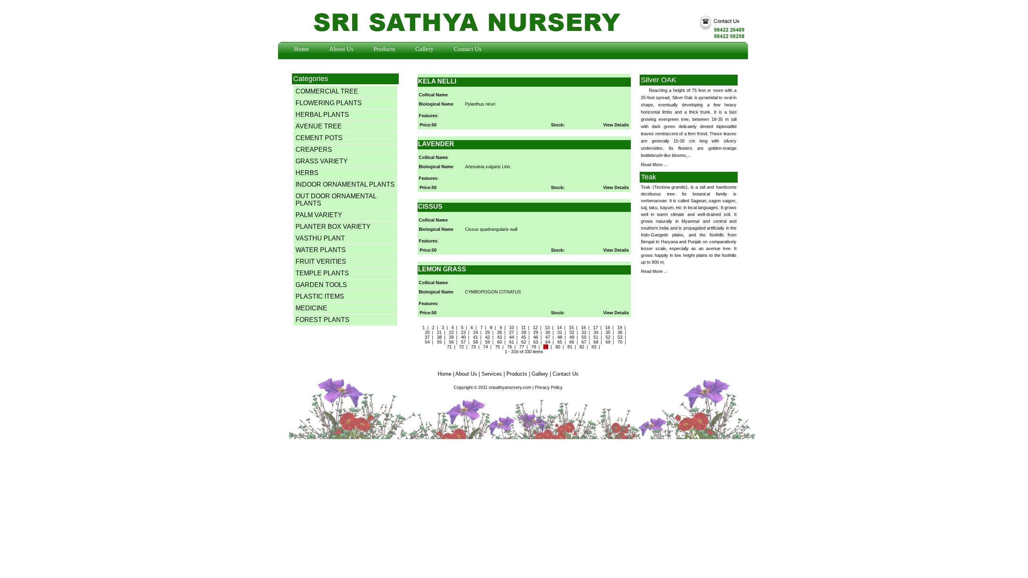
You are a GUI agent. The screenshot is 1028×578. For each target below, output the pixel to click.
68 (596, 342)
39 (451, 337)
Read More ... (654, 164)
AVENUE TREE (319, 126)
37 (427, 337)
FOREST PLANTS (322, 319)
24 (475, 332)
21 (439, 332)
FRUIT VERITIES (321, 261)
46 (535, 337)
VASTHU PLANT (320, 238)
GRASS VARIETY (322, 161)
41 (475, 337)
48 (559, 337)
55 (439, 342)
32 (571, 332)
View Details (616, 124)
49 (571, 337)
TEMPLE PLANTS (322, 273)
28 (523, 332)
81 (569, 346)
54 (427, 342)
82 (581, 346)
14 (559, 327)
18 (607, 327)
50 (583, 337)
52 (608, 337)
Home (301, 49)
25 (487, 332)
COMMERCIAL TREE (327, 91)
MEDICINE (311, 308)
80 (557, 346)
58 (475, 342)
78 (533, 346)
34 (596, 332)
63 (535, 342)
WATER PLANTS (321, 249)
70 (620, 342)
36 (620, 332)
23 (463, 332)
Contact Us (467, 49)
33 (583, 332)
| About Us (465, 374)
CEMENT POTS (319, 137)
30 (547, 332)
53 (620, 337)
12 (535, 327)
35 (608, 332)
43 (499, 337)
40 (463, 337)
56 (451, 342)
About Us (341, 49)
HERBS (307, 172)
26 (499, 332)
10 (511, 327)
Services (491, 374)
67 (583, 342)
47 (547, 337)
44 (511, 337)
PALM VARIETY (319, 215)
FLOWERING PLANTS (329, 103)
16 (583, 327)
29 (535, 332)
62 (523, 342)
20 (427, 332)
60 (499, 342)
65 (559, 342)
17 (595, 327)
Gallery (424, 49)
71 (449, 346)
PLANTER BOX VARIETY (333, 226)
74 (485, 346)
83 (594, 346)
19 (619, 327)
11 (523, 327)
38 (439, 337)
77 (521, 346)
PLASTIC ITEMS (320, 296)
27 (511, 332)
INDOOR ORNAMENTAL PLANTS (345, 184)
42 (487, 337)
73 (473, 346)
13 (547, 327)
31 (559, 332)
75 (497, 346)
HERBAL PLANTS (322, 114)
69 (608, 342)
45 (523, 337)
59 (487, 342)
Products (384, 49)
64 (547, 342)
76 (509, 346)
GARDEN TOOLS (321, 284)
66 (571, 342)
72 (461, 346)
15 (571, 327)
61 (511, 342)
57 (463, 342)
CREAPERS (314, 149)
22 (451, 332)
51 (596, 337)
